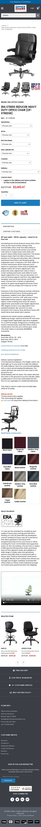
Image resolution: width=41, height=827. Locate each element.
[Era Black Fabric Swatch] (7, 443)
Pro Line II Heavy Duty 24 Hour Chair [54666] (30, 652)
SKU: (2, 118)
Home (4, 26)
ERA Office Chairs (16, 102)
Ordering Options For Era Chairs (13, 350)
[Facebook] (12, 799)
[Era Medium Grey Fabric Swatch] (33, 442)
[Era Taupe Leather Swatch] (7, 493)
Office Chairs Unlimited (19, 811)
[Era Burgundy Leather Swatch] (33, 459)
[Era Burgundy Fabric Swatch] (20, 442)
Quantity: (4, 192)
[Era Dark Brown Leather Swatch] (7, 476)
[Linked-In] (22, 799)
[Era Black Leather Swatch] (20, 460)
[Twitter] (17, 799)
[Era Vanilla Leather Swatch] (20, 494)
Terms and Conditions (26, 815)
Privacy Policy (12, 815)
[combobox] (20, 15)
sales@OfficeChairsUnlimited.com (13, 719)
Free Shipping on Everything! (20, 2)
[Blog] (27, 799)
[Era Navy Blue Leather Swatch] (33, 476)
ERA (2, 531)
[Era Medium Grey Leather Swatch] (20, 476)
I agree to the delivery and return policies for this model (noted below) (19, 181)
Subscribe (8, 781)
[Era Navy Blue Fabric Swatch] (7, 459)
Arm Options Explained (10, 354)
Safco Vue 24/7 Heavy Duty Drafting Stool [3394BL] (9, 652)
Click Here (7, 400)
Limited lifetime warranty (10, 346)
